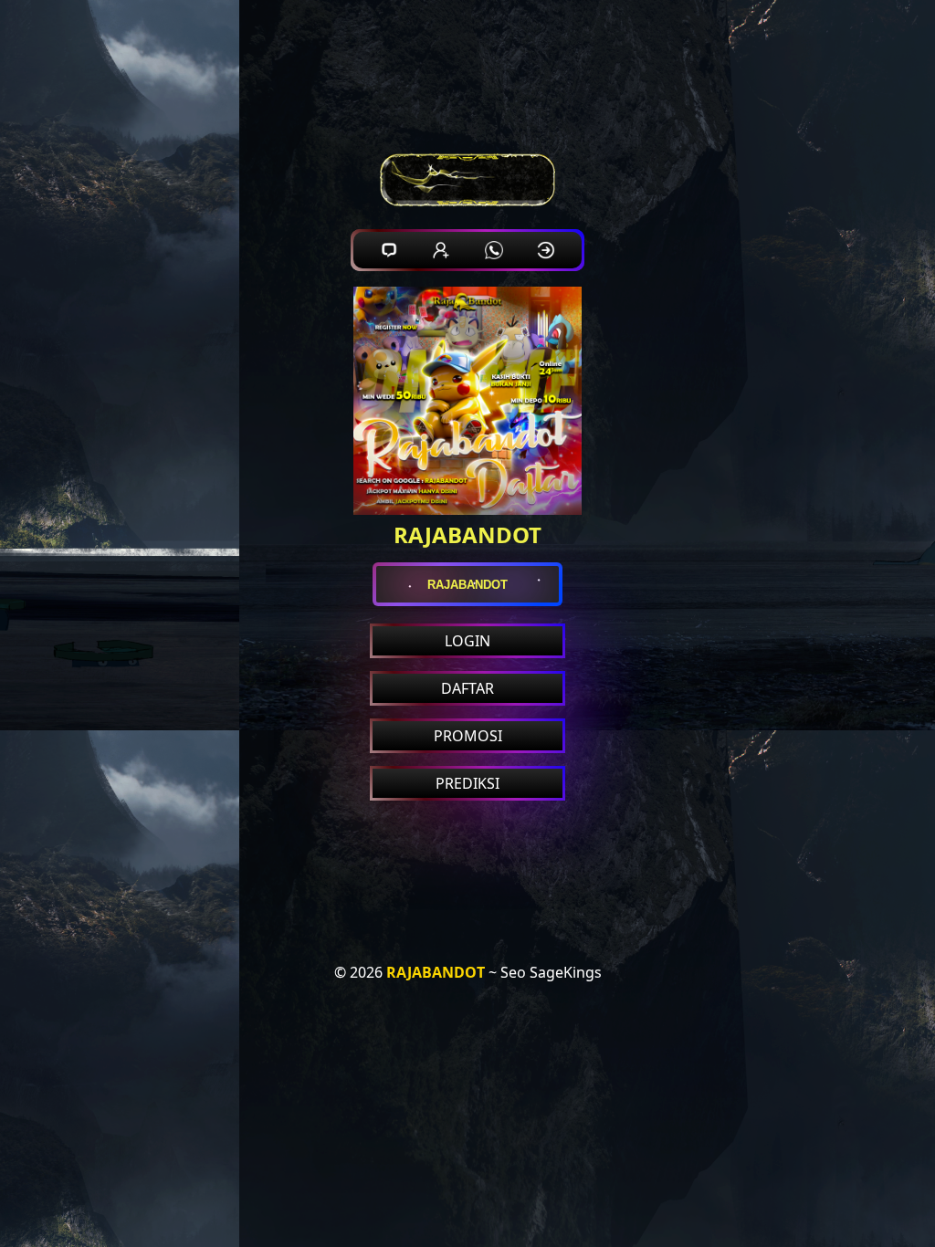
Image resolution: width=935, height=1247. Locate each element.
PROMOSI (468, 736)
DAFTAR (467, 688)
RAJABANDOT (435, 972)
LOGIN (467, 641)
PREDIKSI (467, 783)
